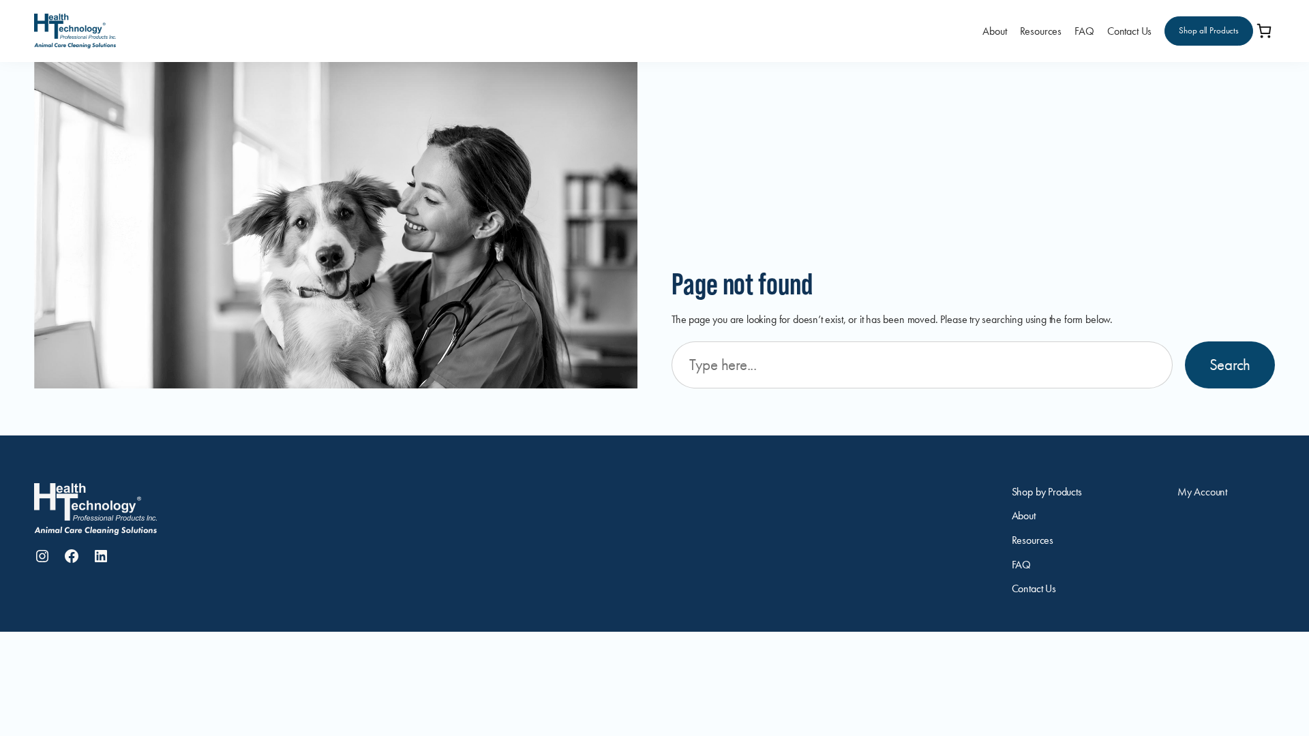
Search (1229, 364)
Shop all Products (1209, 30)
